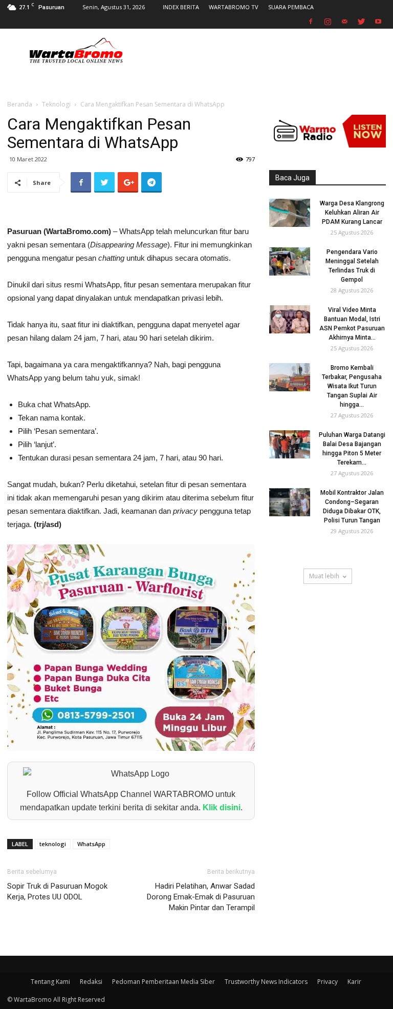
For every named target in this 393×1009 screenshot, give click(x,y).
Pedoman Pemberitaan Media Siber (163, 981)
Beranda (19, 104)
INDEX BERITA (181, 7)
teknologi (52, 844)
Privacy (327, 981)
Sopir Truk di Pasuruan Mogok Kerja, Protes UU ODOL (57, 891)
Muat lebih (324, 576)
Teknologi (56, 104)
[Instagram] (327, 21)
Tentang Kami (50, 981)
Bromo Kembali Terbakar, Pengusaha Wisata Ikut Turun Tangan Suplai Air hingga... (352, 386)
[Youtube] (378, 21)
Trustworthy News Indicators (266, 981)
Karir (354, 981)
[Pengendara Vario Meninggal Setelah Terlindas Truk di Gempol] (289, 261)
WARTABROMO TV (233, 7)
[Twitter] (361, 21)
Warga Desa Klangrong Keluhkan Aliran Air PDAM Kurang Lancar (352, 212)
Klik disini (222, 807)
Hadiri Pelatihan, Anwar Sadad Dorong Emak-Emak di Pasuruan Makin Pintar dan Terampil (201, 896)
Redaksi (91, 981)
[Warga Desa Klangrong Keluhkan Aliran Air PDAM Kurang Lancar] (289, 213)
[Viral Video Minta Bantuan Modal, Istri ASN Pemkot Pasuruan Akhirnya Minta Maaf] (289, 319)
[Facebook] (310, 21)
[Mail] (344, 21)
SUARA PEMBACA (291, 7)
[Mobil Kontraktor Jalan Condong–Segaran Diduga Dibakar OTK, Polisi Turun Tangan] (289, 502)
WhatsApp (91, 844)
